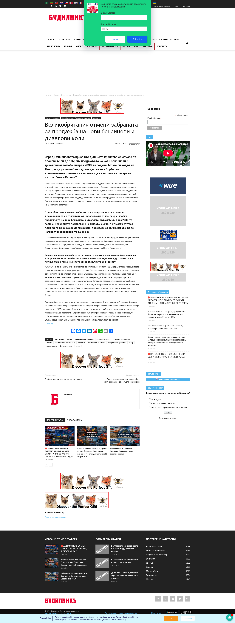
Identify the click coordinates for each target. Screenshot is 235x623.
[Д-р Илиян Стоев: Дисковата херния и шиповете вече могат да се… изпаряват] (102, 576)
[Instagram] (51, 6)
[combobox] (106, 29)
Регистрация (185, 6)
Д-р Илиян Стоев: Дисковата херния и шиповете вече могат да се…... (125, 575)
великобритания (103, 339)
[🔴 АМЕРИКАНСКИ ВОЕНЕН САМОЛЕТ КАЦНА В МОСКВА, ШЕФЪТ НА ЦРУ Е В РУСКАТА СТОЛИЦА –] (60, 436)
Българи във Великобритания (162, 39)
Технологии (53, 46)
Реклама (147, 46)
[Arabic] (46, 3)
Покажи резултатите (168, 418)
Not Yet (115, 39)
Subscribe (137, 39)
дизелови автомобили (121, 339)
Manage (188, 618)
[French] (81, 3)
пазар (131, 343)
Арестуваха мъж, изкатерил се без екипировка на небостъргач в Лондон (122, 380)
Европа (49, 343)
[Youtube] (65, 6)
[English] (76, 3)
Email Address (154, 118)
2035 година (59, 339)
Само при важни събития (163, 403)
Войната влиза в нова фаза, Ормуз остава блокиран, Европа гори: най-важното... (74, 562)
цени (78, 346)
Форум (126, 46)
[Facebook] (47, 6)
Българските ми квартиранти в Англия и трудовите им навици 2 (124, 548)
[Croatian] (61, 3)
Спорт (79, 46)
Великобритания (82, 39)
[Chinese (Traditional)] (56, 3)
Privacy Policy (45, 618)
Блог (136, 46)
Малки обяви (108, 46)
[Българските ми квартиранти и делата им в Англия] (102, 563)
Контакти (162, 46)
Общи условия (157, 613)
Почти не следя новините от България (169, 407)
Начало (51, 39)
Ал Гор (69, 339)
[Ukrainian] (154, 3)
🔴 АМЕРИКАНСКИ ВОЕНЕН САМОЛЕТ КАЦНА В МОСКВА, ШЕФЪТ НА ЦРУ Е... (74, 548)
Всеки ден (156, 399)
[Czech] (66, 3)
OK (171, 618)
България (64, 39)
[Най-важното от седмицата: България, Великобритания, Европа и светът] (125, 436)
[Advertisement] (117, 73)
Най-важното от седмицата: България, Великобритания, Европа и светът (122, 451)
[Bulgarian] (51, 3)
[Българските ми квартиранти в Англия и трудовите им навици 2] (102, 549)
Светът (149, 563)
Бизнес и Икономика (52, 118)
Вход (176, 6)
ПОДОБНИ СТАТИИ (55, 420)
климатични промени (96, 343)
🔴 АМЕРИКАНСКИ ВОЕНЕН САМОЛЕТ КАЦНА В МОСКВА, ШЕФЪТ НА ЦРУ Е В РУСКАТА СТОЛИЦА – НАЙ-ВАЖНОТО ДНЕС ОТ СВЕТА (59, 453)
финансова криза (66, 346)
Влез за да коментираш (55, 517)
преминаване (51, 346)
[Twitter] (60, 6)
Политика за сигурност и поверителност (121, 613)
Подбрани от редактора (82, 118)
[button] (187, 43)
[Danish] (71, 3)
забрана (81, 343)
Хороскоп (92, 46)
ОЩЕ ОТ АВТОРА (74, 420)
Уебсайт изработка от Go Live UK (58, 613)
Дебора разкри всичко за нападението (63, 379)
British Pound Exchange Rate (169, 379)
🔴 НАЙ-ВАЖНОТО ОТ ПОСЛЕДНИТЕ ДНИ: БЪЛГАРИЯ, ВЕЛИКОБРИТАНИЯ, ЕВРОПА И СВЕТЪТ (166, 357)
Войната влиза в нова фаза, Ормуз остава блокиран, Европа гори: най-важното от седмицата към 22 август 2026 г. (166, 314)
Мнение (68, 46)
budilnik (50, 144)
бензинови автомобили (84, 339)
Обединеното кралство (117, 343)
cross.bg (49, 323)
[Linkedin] (56, 6)
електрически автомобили (65, 343)
